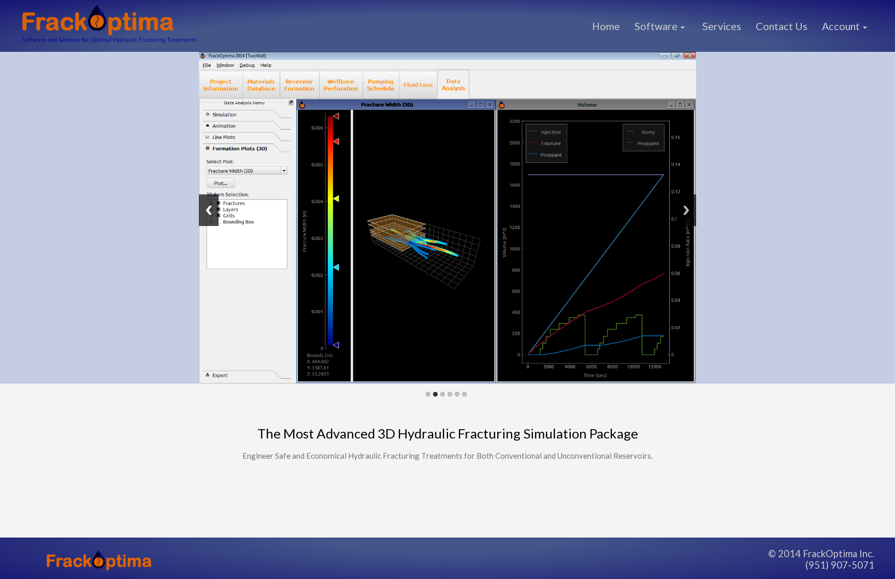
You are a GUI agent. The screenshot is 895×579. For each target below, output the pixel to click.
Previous (209, 210)
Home (606, 26)
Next (686, 210)
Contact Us (781, 26)
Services (721, 26)
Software (655, 26)
